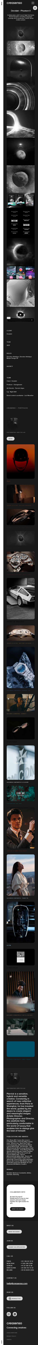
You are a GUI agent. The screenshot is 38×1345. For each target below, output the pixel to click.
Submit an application (17, 1247)
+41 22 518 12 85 (26, 1265)
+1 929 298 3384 (27, 1263)
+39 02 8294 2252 (27, 1270)
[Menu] (33, 3)
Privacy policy (11, 1336)
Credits (9, 1339)
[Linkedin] (15, 1314)
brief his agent (17, 1209)
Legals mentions (12, 1332)
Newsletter (16, 1298)
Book (10, 438)
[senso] (1, 3)
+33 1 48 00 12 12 (27, 1261)
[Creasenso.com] (14, 3)
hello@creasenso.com (17, 1284)
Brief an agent (14, 1231)
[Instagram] (9, 1314)
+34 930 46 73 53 (27, 1268)
